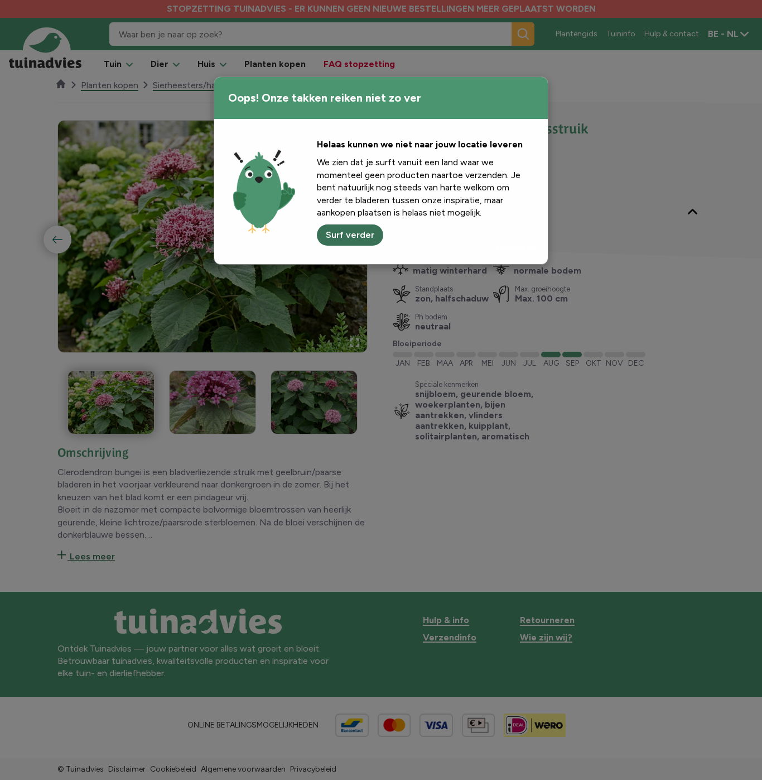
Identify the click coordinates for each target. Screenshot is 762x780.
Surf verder (350, 234)
